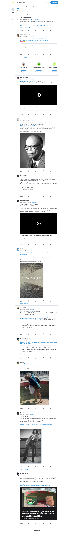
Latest (22, 7)
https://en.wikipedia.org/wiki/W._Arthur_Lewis (31, 125)
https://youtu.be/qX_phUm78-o (27, 81)
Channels (28, 7)
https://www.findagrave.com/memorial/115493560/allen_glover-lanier (36, 424)
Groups (35, 7)
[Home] (13, 2)
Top (18, 7)
